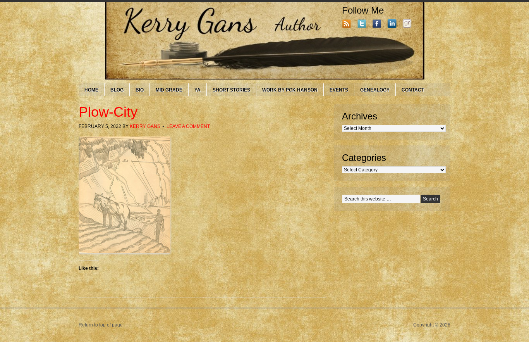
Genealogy (375, 90)
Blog (117, 90)
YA (197, 90)
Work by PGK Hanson (290, 90)
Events (339, 90)
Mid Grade (169, 90)
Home (91, 90)
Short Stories (231, 90)
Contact (413, 90)
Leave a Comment (188, 126)
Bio (140, 90)
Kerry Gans (145, 126)
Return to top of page (101, 325)
